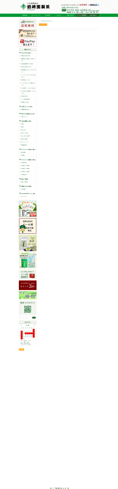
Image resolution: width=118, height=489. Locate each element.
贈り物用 (23, 152)
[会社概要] (47, 15)
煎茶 (22, 127)
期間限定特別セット (26, 109)
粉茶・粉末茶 (24, 139)
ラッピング (24, 196)
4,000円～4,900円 (25, 165)
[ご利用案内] (24, 15)
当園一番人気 (24, 96)
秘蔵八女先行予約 (25, 55)
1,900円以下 (24, 174)
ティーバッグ (24, 142)
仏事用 (22, 155)
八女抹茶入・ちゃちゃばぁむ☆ (28, 88)
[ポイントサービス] (36, 15)
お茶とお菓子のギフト (26, 66)
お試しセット (24, 116)
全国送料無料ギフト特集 (27, 63)
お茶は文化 (30, 9)
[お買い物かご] (93, 15)
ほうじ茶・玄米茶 (25, 136)
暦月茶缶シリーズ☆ (26, 80)
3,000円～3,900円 (25, 168)
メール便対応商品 (25, 99)
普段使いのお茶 (25, 102)
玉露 (22, 124)
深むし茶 (23, 130)
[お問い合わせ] (70, 15)
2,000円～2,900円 (25, 171)
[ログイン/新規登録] (81, 15)
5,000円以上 (24, 162)
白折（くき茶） (25, 133)
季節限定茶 (24, 145)
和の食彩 (23, 189)
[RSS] (21, 350)
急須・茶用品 (24, 182)
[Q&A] (58, 15)
